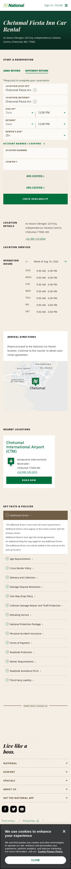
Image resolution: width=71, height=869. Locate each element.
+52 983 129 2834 (35, 238)
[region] (35, 846)
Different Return (36, 70)
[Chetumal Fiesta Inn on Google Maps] (35, 386)
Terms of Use (8, 820)
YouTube (21, 809)
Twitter (13, 809)
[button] (53, 5)
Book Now (29, 480)
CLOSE (35, 860)
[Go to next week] (65, 261)
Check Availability (35, 199)
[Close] (64, 831)
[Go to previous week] (27, 261)
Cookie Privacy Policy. (50, 851)
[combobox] (19, 111)
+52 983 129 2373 (27, 472)
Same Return (11, 70)
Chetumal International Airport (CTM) (25, 446)
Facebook (5, 809)
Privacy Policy (29, 820)
